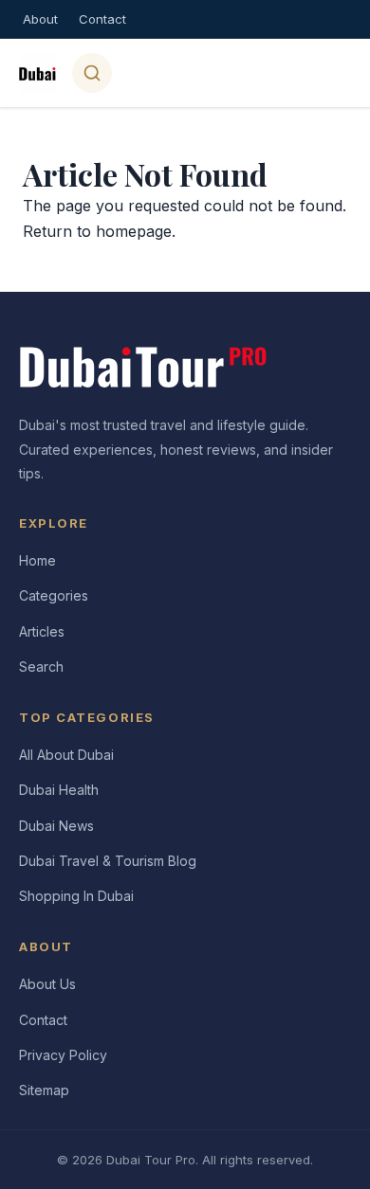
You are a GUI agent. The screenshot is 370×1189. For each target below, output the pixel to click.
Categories (53, 595)
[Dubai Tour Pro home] (38, 73)
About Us (47, 984)
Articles (42, 631)
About (40, 19)
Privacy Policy (63, 1055)
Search (41, 666)
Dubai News (56, 826)
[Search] (92, 73)
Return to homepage (97, 231)
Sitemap (44, 1090)
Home (37, 560)
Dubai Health (59, 790)
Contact (102, 19)
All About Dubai (66, 755)
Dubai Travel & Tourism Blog (107, 861)
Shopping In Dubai (76, 896)
